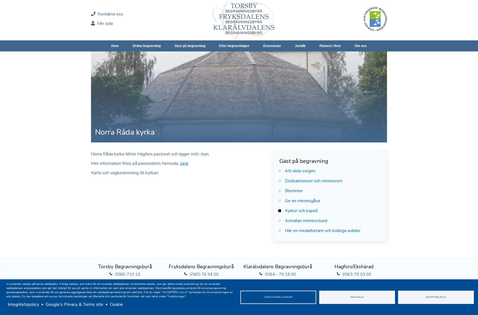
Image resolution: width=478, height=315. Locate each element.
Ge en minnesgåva (302, 201)
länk (184, 163)
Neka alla (357, 297)
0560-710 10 (127, 274)
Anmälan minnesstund (306, 221)
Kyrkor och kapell (301, 211)
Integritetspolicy (23, 304)
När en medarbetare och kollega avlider (322, 231)
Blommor (294, 191)
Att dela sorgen (300, 171)
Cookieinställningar (278, 297)
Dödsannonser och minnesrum (313, 181)
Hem (115, 46)
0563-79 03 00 (356, 274)
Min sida (104, 23)
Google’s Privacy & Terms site (74, 304)
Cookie (116, 304)
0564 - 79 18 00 (280, 274)
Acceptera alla (436, 297)
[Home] (243, 20)
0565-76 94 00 (204, 274)
